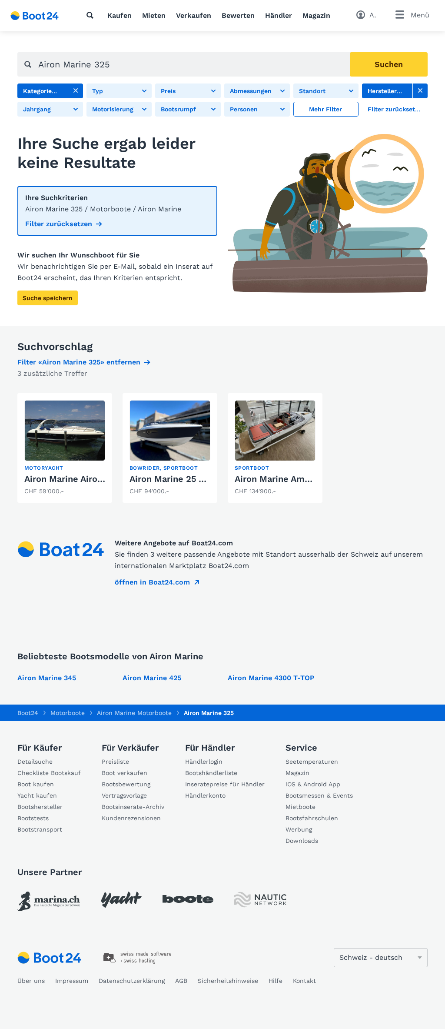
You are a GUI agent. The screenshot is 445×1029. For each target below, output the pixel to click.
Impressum (71, 980)
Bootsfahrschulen (312, 818)
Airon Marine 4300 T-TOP (271, 678)
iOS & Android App (313, 784)
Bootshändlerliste (211, 772)
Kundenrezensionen (131, 818)
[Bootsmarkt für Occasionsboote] (34, 16)
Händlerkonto (205, 795)
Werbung (299, 829)
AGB (181, 980)
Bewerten (238, 15)
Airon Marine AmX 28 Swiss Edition (310, 479)
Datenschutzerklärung (132, 980)
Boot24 (27, 712)
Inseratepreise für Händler (225, 784)
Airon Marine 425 (152, 678)
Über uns (31, 980)
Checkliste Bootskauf (49, 772)
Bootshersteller (40, 806)
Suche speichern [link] (48, 297)
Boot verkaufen (124, 772)
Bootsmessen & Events (319, 795)
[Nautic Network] (260, 900)
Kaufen (119, 15)
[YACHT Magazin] (121, 900)
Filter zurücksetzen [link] (58, 224)
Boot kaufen (35, 784)
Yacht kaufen (37, 795)
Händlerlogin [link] (203, 761)
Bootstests (33, 818)
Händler (278, 15)
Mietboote (300, 806)
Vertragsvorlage (124, 795)
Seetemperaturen (312, 761)
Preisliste (115, 761)
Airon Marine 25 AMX (174, 479)
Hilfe (275, 980)
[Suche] (91, 15)
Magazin (316, 15)
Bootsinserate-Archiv (133, 806)
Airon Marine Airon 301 (72, 479)
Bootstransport (39, 829)
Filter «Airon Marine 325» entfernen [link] (78, 362)
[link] (75, 91)
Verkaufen (193, 15)
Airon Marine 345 (46, 678)
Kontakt (304, 980)
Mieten (154, 15)
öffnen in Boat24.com (152, 582)
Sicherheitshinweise (228, 980)
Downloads (302, 840)
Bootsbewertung (126, 784)
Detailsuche (35, 761)
